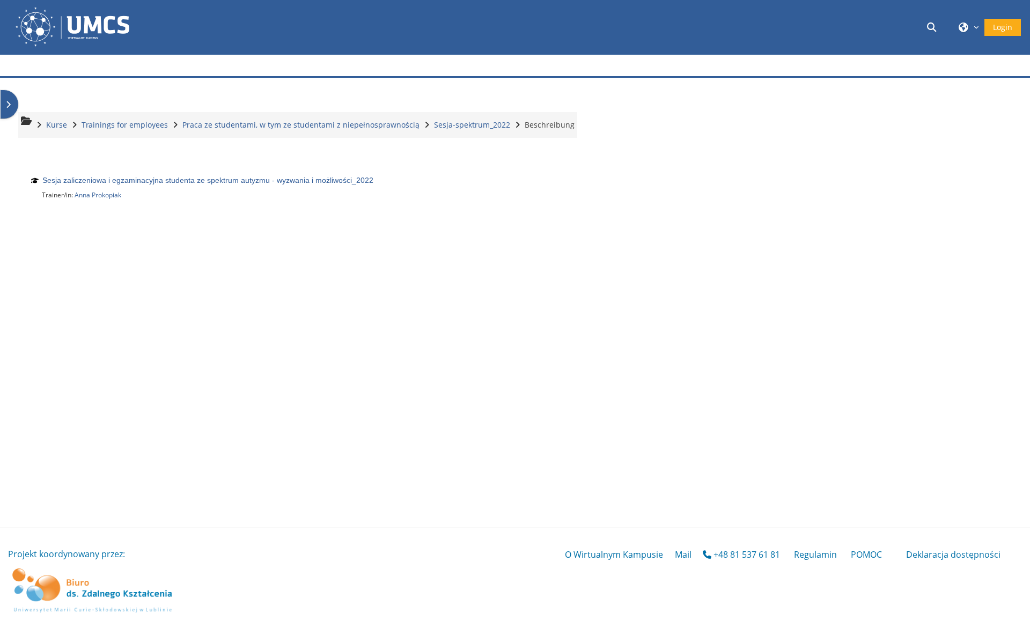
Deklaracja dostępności (953, 554)
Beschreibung (550, 125)
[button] (933, 27)
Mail (683, 554)
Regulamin (815, 554)
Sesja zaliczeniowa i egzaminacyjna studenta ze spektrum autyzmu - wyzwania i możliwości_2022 (207, 180)
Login (1002, 27)
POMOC (866, 554)
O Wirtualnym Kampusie (614, 554)
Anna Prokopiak (98, 194)
